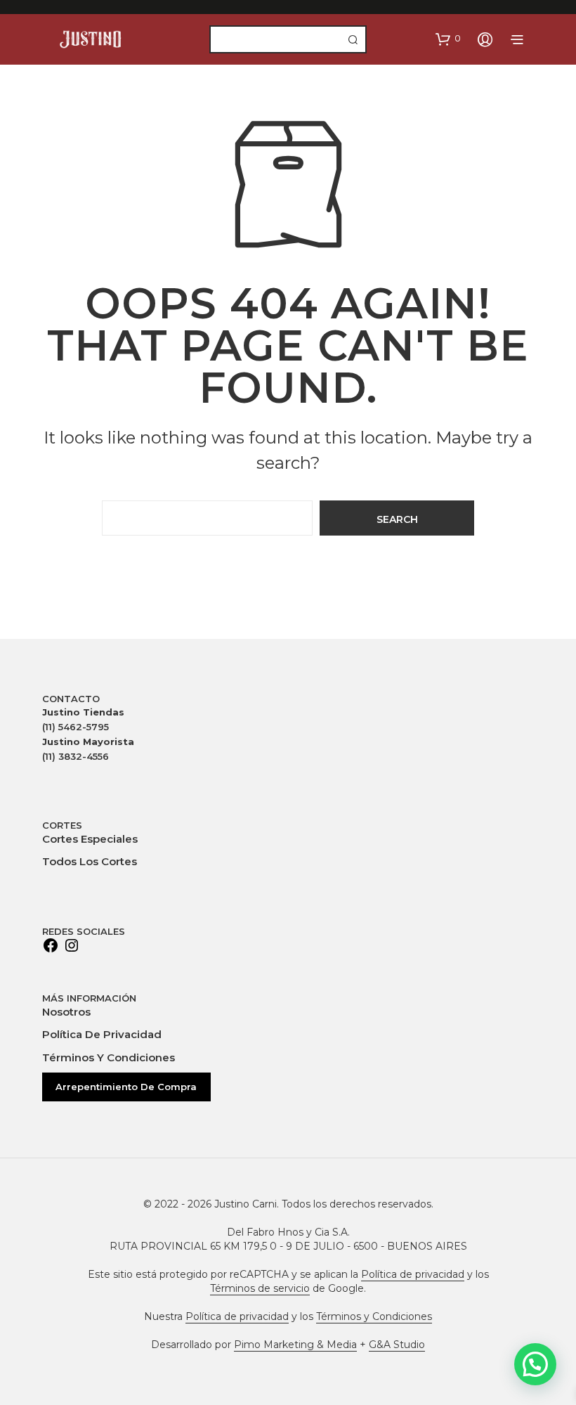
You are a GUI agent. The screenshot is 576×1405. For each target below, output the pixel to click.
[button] (448, 39)
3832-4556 (75, 756)
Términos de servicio (260, 1289)
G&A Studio (397, 1345)
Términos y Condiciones (108, 1057)
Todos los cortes (89, 861)
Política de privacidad (102, 1034)
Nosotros (66, 1011)
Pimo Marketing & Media (295, 1345)
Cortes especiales (90, 839)
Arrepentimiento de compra (126, 1086)
